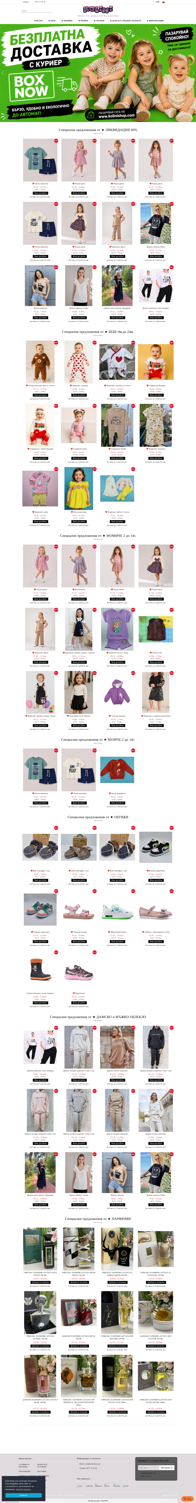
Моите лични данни (169, 1495)
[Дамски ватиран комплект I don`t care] (79, 1047)
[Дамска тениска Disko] (156, 223)
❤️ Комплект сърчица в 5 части (117, 386)
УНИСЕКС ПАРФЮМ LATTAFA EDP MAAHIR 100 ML (117, 1337)
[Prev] (4, 73)
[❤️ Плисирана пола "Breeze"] (79, 692)
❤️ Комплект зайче (40, 512)
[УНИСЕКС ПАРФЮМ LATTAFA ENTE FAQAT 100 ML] (40, 1249)
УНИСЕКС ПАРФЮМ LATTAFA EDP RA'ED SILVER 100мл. (156, 1401)
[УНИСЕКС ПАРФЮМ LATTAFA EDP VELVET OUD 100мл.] (117, 1376)
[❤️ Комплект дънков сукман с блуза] (40, 692)
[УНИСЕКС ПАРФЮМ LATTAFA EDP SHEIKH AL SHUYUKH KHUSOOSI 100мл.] (79, 1376)
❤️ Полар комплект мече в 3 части (40, 386)
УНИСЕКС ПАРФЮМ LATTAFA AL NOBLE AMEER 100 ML (117, 1274)
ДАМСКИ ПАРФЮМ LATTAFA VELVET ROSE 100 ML (40, 1401)
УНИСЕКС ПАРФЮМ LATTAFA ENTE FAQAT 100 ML (40, 1274)
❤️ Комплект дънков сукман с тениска (79, 653)
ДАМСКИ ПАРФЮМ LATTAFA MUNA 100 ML (78, 1337)
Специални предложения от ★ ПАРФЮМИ (98, 1219)
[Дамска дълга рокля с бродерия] (117, 285)
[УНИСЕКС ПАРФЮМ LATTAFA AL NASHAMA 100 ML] (156, 1249)
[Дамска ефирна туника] (79, 285)
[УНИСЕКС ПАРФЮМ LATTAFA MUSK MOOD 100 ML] (79, 1249)
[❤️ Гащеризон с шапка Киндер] (40, 425)
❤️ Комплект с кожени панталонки (155, 716)
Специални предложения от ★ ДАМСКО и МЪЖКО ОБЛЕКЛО (98, 1017)
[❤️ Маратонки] (79, 970)
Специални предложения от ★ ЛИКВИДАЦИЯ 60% (98, 130)
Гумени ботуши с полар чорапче (40, 993)
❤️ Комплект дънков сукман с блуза (40, 716)
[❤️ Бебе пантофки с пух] (79, 847)
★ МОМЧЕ (83, 21)
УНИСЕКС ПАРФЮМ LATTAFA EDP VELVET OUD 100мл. (117, 1401)
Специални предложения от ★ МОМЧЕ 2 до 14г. (98, 739)
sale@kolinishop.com (92, 1464)
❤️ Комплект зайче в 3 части (117, 512)
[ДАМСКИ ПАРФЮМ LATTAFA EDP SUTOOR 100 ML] (156, 1312)
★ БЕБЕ (52, 21)
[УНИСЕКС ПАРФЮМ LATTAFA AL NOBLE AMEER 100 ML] (117, 1249)
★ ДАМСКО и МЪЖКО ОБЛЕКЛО (125, 21)
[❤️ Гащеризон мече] (79, 425)
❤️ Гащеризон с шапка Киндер (40, 449)
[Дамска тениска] (40, 285)
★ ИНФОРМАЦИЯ (155, 21)
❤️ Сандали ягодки (79, 932)
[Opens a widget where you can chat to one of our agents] (187, 1499)
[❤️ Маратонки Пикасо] (117, 909)
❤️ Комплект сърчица (79, 386)
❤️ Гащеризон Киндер (155, 386)
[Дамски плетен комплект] (117, 1047)
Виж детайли (40, 193)
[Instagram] (174, 2)
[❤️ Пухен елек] (156, 629)
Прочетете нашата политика (73, 1495)
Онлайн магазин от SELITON (98, 1501)
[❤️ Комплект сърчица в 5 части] (117, 362)
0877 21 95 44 (40, 2)
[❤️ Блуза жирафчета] (117, 769)
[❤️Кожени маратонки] (155, 847)
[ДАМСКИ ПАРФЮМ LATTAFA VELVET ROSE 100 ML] (40, 1376)
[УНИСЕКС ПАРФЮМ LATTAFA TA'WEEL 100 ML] (40, 1312)
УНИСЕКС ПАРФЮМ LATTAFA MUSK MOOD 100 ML (79, 1274)
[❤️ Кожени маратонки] (40, 909)
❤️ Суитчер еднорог (117, 716)
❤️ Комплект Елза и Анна (117, 653)
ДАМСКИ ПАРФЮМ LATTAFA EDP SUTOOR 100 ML (155, 1337)
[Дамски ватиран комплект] (117, 1110)
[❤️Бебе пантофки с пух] (40, 847)
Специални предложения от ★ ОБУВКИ (98, 817)
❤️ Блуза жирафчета (117, 793)
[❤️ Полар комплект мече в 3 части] (40, 362)
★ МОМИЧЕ (67, 21)
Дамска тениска (40, 308)
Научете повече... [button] (24, 1489)
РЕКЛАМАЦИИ (25, 1471)
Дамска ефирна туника (78, 308)
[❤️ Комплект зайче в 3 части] (117, 488)
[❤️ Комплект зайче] (40, 488)
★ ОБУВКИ (99, 21)
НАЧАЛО (38, 21)
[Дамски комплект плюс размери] (156, 285)
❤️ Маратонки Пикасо (117, 932)
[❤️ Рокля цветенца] (79, 488)
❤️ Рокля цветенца (79, 512)
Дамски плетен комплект (117, 1071)
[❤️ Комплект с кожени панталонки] (156, 692)
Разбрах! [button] (23, 1495)
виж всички (98, 133)
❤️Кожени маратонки (156, 871)
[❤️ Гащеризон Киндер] (156, 362)
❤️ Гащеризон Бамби (117, 449)
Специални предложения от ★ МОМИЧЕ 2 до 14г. (98, 535)
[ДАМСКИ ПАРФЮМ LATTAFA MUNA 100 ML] (79, 1312)
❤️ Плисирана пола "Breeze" (79, 716)
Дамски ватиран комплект (117, 1134)
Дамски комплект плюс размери (155, 308)
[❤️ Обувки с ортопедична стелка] (156, 909)
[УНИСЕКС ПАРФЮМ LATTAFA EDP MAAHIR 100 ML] (117, 1312)
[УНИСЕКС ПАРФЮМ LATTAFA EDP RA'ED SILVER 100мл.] (156, 1376)
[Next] (192, 73)
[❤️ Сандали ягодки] (79, 909)
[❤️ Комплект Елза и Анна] (117, 629)
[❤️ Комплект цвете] (117, 223)
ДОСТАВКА (41, 1471)
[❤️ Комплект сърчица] (79, 362)
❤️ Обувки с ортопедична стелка (156, 932)
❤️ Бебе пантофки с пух (79, 871)
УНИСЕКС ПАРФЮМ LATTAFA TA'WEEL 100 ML (40, 1337)
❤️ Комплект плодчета (155, 449)
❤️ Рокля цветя (78, 184)
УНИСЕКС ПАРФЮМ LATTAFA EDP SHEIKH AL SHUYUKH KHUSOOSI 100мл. (79, 1402)
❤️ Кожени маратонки (40, 932)
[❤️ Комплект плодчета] (156, 425)
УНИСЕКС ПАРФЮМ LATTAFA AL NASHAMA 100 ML (155, 1274)
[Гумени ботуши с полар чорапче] (40, 970)
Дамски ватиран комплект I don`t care (78, 1071)
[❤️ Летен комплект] (40, 160)
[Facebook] (170, 2)
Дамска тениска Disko (156, 247)
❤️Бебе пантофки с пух (40, 871)
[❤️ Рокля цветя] (79, 160)
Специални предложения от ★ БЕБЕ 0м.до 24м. (98, 332)
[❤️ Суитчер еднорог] (117, 692)
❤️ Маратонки (79, 993)
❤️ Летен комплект (40, 184)
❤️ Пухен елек (156, 653)
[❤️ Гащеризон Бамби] (117, 425)
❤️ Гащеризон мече (79, 449)
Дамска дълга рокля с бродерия (117, 308)
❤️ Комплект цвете (117, 247)
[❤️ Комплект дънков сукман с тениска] (79, 629)
